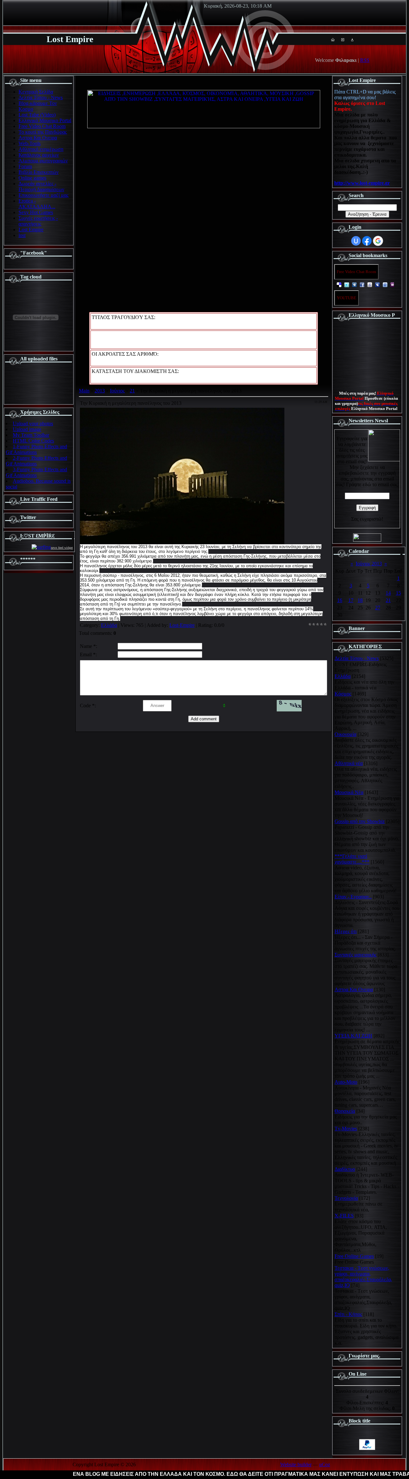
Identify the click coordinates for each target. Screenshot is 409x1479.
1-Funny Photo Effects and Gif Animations (36, 449)
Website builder (296, 1464)
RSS (364, 60)
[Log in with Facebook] (367, 241)
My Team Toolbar (31, 435)
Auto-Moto (346, 1082)
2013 (100, 390)
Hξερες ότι (346, 931)
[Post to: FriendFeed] (385, 284)
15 (398, 593)
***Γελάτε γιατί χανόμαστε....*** (352, 859)
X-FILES (344, 1215)
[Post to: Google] (370, 284)
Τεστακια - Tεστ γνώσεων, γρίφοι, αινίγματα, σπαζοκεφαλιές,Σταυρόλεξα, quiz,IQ (363, 1276)
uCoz (324, 1464)
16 (339, 600)
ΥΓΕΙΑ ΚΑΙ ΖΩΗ (353, 1035)
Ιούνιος (117, 390)
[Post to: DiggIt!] (354, 284)
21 (132, 390)
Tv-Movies (346, 1128)
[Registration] (342, 39)
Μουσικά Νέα (349, 792)
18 (360, 600)
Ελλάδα (109, 625)
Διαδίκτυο (345, 1169)
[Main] (333, 39)
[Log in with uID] (356, 241)
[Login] (352, 39)
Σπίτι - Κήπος (348, 1314)
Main (84, 390)
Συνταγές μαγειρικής (355, 954)
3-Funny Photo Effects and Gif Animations (36, 472)
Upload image (27, 429)
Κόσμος (343, 693)
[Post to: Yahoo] (393, 284)
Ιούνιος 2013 (369, 563)
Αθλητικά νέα (349, 763)
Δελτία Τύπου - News (357, 658)
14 (388, 593)
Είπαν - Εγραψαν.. (353, 896)
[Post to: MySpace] (377, 284)
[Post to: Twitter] (347, 284)
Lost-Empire (182, 625)
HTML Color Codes (33, 440)
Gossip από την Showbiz (360, 821)
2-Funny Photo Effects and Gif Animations (36, 460)
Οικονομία (345, 734)
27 (377, 607)
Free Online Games (354, 1256)
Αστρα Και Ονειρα (354, 989)
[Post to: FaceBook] (362, 284)
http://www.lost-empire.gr (362, 183)
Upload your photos (33, 423)
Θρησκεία (345, 1111)
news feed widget (62, 547)
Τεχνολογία (346, 1198)
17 (350, 600)
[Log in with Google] (378, 241)
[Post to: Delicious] (339, 284)
